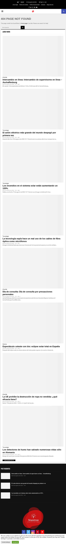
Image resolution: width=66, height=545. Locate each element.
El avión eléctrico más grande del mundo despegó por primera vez (28, 483)
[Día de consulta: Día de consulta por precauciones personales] (33, 268)
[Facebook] (24, 532)
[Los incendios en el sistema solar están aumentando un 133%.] (33, 162)
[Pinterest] (38, 532)
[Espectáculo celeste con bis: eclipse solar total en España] (33, 323)
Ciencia (5, 344)
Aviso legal (15, 4)
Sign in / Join (43, 2)
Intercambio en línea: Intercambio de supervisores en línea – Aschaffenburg (31, 473)
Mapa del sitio (50, 4)
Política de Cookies (23, 4)
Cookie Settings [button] (6, 542)
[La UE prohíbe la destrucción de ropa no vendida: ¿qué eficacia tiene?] (33, 373)
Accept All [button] (15, 542)
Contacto (43, 4)
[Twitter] (28, 532)
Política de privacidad (35, 4)
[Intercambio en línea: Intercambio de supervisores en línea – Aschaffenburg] (33, 56)
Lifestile (5, 77)
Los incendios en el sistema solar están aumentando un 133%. (27, 493)
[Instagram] (33, 532)
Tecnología (6, 130)
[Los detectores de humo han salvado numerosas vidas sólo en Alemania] (33, 426)
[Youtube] (42, 532)
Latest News (6, 32)
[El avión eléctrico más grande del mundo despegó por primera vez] (33, 109)
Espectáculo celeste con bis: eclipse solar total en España (31, 346)
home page (24, 23)
